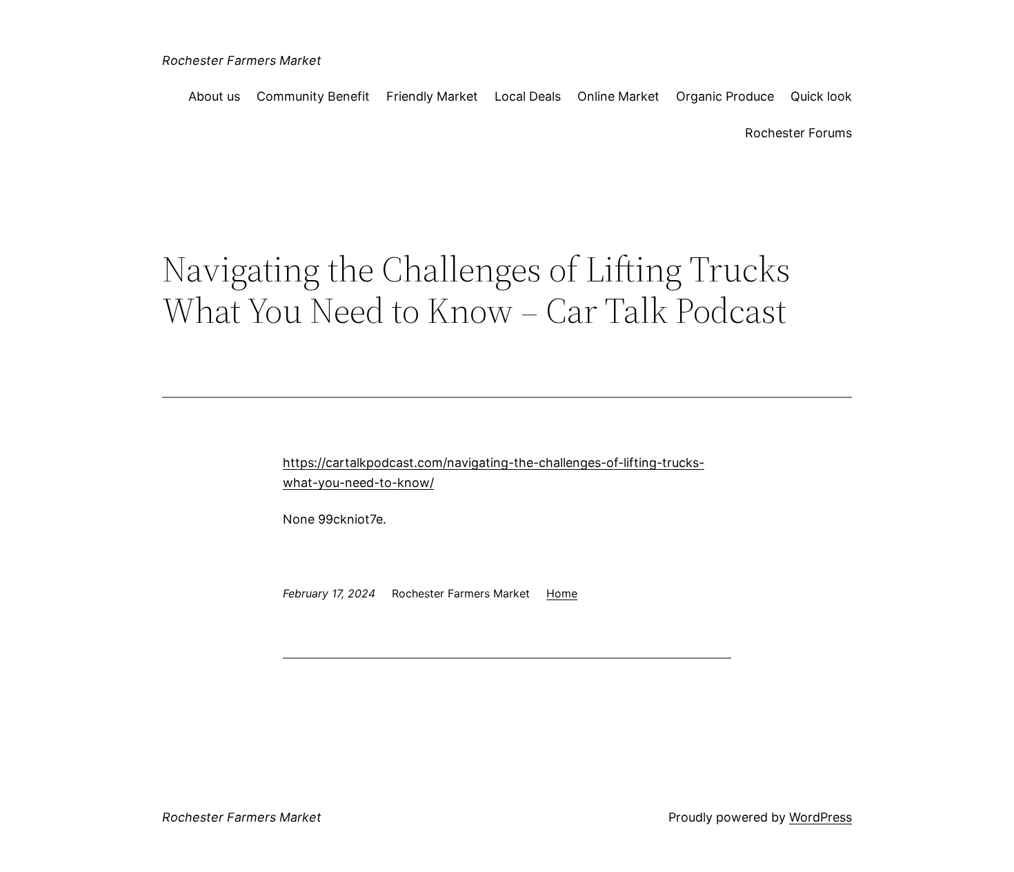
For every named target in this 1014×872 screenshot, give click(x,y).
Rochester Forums (798, 133)
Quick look (821, 96)
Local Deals (528, 96)
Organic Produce (725, 96)
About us (214, 96)
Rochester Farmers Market (241, 60)
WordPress (820, 817)
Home (561, 593)
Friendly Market (432, 96)
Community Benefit (313, 96)
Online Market (618, 96)
